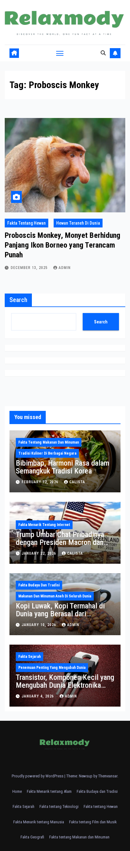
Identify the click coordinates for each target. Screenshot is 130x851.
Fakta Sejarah (29, 656)
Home (17, 791)
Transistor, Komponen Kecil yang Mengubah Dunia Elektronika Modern (65, 685)
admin (65, 268)
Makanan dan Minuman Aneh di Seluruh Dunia (54, 596)
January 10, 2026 (39, 625)
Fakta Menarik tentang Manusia (38, 822)
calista (77, 482)
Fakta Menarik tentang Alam (49, 791)
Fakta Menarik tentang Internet (44, 525)
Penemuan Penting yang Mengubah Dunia (52, 667)
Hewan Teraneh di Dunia (78, 223)
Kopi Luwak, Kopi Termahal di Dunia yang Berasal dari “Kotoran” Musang (60, 614)
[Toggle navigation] (60, 53)
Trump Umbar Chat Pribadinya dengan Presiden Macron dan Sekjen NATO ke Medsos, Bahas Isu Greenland (64, 546)
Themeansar (107, 776)
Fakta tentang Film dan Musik (93, 822)
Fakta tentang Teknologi (59, 806)
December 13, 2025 (30, 268)
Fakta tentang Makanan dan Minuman (48, 442)
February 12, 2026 (41, 482)
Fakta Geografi (32, 837)
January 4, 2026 (38, 696)
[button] (103, 53)
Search (18, 300)
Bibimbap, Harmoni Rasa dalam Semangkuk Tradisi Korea (62, 467)
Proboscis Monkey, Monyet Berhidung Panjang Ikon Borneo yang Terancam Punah (62, 245)
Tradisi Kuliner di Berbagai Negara (47, 453)
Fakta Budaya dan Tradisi (39, 585)
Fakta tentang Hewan (26, 223)
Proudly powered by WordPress (38, 776)
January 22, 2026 (39, 553)
